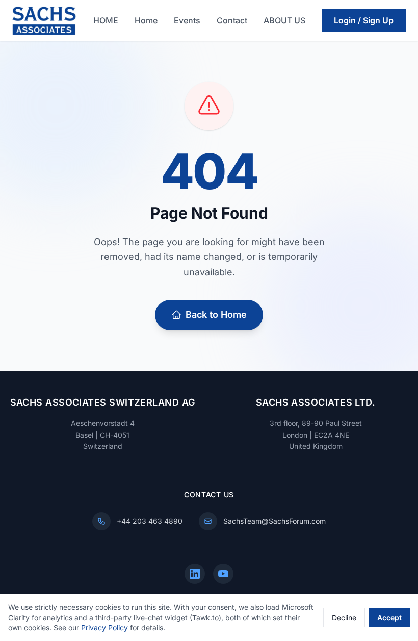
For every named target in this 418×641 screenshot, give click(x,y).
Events (187, 20)
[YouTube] (223, 574)
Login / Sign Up (364, 20)
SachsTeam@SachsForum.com (274, 521)
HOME (105, 20)
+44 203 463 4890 (149, 521)
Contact (232, 20)
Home (146, 20)
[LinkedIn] (195, 574)
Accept (389, 617)
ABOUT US (284, 20)
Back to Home (216, 314)
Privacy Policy (104, 627)
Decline (344, 617)
